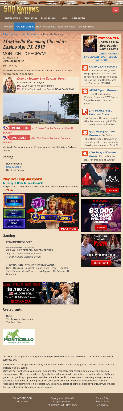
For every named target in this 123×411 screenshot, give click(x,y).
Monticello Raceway (53, 34)
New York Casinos (25, 26)
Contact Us (102, 404)
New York (8, 26)
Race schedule (13, 166)
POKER (113, 53)
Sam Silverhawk (69, 404)
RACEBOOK (101, 60)
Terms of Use (102, 401)
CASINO (103, 53)
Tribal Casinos (10, 34)
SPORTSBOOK (109, 56)
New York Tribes (86, 26)
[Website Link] (41, 337)
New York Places (66, 26)
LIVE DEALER (91, 56)
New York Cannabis (46, 26)
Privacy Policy (103, 398)
